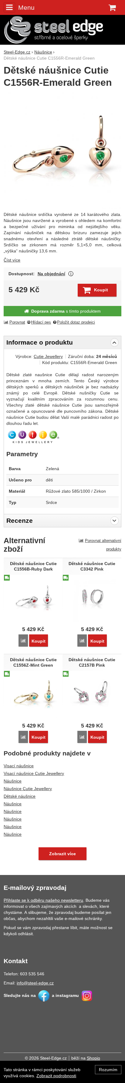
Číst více (12, 260)
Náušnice (13, 781)
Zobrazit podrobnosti (56, 1075)
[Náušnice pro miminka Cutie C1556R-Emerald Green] (62, 150)
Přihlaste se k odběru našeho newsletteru (43, 900)
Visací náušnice (19, 765)
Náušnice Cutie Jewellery (28, 788)
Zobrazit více (71, 274)
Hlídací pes (41, 322)
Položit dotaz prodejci (76, 322)
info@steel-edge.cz (35, 983)
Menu (26, 7)
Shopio (93, 1058)
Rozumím (108, 1069)
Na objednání (51, 273)
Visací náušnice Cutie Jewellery (34, 773)
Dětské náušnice (19, 796)
